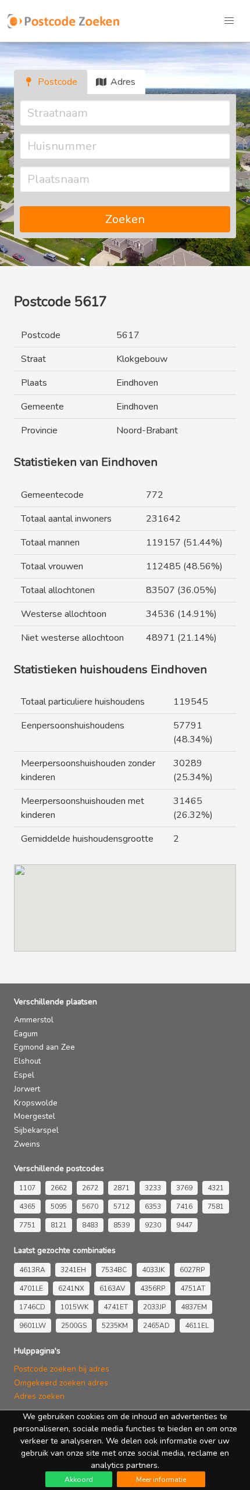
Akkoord (79, 1479)
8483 (90, 1225)
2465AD (156, 1325)
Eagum (26, 1033)
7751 (27, 1225)
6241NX (71, 1288)
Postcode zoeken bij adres (61, 1368)
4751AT (192, 1288)
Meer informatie (161, 1479)
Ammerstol (33, 1019)
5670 (90, 1206)
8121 (59, 1225)
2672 (90, 1188)
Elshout (27, 1061)
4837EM (194, 1307)
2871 (121, 1188)
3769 (184, 1188)
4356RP (152, 1288)
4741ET (115, 1307)
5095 (59, 1206)
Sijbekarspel (36, 1130)
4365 (27, 1206)
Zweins (27, 1144)
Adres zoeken (39, 1396)
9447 (184, 1225)
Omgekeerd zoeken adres (61, 1382)
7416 (184, 1206)
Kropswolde (36, 1102)
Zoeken (125, 219)
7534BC (114, 1269)
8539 (121, 1225)
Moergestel (34, 1116)
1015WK (74, 1307)
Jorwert (27, 1088)
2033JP (154, 1307)
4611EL (197, 1325)
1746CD (32, 1307)
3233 (153, 1188)
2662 (59, 1188)
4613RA (32, 1269)
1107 (27, 1188)
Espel (24, 1074)
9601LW (32, 1325)
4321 (216, 1188)
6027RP (192, 1269)
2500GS (74, 1325)
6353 (153, 1206)
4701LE (31, 1288)
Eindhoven (137, 382)
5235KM (115, 1325)
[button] (229, 21)
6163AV (112, 1288)
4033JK (153, 1269)
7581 (216, 1206)
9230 (153, 1225)
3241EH (73, 1269)
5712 (121, 1206)
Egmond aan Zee (44, 1047)
